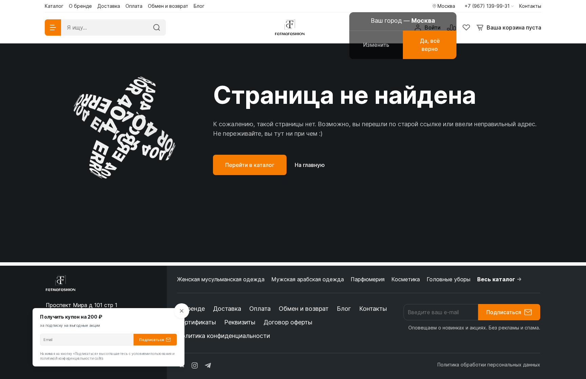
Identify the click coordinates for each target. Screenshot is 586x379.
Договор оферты (287, 322)
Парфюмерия (368, 279)
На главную (310, 165)
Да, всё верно (430, 44)
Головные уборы (448, 279)
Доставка (227, 308)
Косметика (405, 279)
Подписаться (503, 312)
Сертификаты (196, 322)
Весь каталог (496, 279)
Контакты (373, 308)
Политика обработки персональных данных (488, 364)
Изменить (376, 44)
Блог (344, 308)
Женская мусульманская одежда (221, 279)
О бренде (191, 308)
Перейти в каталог (249, 165)
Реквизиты (239, 322)
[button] (489, 6)
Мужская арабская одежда (307, 279)
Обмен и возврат (304, 308)
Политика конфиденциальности (223, 335)
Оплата (260, 308)
